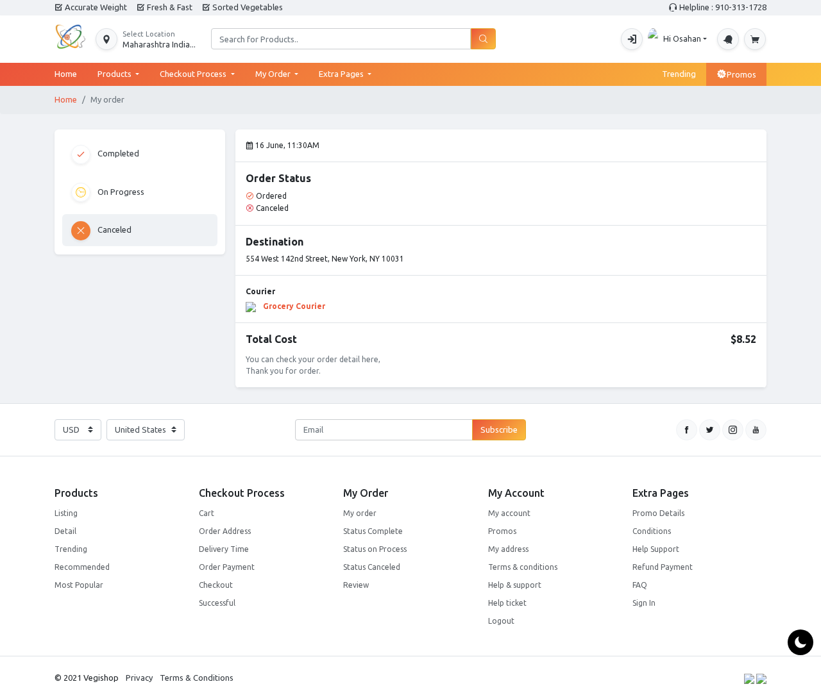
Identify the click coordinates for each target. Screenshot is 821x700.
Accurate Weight (95, 7)
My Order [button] (273, 73)
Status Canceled (371, 567)
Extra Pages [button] (342, 73)
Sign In (644, 603)
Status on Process (375, 549)
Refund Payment (662, 567)
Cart (206, 513)
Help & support (514, 585)
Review (356, 585)
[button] (146, 39)
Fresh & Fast (168, 7)
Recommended (82, 567)
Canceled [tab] (113, 229)
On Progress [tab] (120, 191)
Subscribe (499, 429)
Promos (741, 74)
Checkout (216, 585)
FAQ (639, 585)
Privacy (139, 677)
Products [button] (115, 73)
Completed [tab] (117, 153)
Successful (217, 603)
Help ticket (507, 603)
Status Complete (373, 531)
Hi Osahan (682, 38)
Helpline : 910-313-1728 (721, 7)
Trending (679, 73)
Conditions (651, 531)
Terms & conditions (522, 567)
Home (71, 73)
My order (360, 513)
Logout (501, 621)
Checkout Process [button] (194, 73)
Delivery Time (224, 549)
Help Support (655, 549)
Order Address (225, 531)
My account (509, 513)
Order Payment (227, 567)
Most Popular (79, 585)
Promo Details (658, 513)
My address (508, 549)
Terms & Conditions (196, 677)
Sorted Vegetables (246, 7)
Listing (66, 513)
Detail (65, 531)
